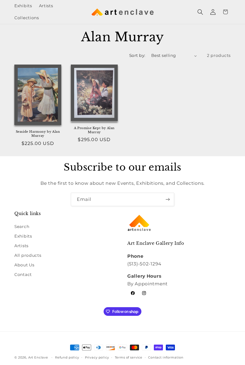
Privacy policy (97, 357)
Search (21, 226)
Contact (23, 274)
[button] (200, 12)
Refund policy (67, 357)
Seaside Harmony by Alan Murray (38, 134)
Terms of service (128, 357)
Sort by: (137, 55)
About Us (24, 265)
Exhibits (23, 236)
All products (27, 255)
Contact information (166, 357)
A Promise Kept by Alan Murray (94, 130)
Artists (21, 245)
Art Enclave (38, 357)
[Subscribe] (167, 199)
